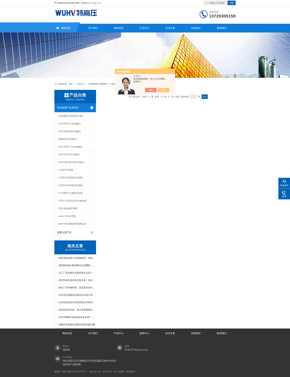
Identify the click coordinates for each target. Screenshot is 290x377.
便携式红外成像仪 (68, 139)
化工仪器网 (119, 371)
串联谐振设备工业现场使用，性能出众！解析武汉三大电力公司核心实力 (77, 258)
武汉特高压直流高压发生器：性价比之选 (77, 280)
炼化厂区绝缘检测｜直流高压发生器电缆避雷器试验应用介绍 (77, 287)
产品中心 (144, 28)
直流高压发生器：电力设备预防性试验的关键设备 (77, 309)
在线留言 (196, 28)
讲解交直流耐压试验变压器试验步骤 (77, 324)
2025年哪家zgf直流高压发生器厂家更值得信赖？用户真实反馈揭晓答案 (77, 317)
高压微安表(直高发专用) (71, 116)
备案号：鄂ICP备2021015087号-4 (70, 371)
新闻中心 (144, 333)
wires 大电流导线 (67, 216)
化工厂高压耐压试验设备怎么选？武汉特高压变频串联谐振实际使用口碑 (77, 272)
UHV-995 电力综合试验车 (71, 162)
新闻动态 (119, 28)
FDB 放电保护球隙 (68, 208)
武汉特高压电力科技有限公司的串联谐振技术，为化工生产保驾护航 (77, 302)
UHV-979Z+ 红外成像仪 (70, 146)
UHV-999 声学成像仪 (69, 154)
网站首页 (66, 28)
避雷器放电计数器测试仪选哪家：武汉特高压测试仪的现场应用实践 (77, 265)
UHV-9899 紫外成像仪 (70, 131)
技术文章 (170, 28)
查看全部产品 (64, 232)
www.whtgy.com (94, 3)
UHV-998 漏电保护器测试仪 (72, 223)
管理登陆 (131, 371)
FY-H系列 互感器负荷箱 (70, 193)
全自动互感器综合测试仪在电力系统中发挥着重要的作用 (77, 295)
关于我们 (93, 28)
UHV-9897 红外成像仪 (70, 123)
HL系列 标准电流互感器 (70, 185)
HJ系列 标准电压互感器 (70, 177)
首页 (71, 84)
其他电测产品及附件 (98, 84)
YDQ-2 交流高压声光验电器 (73, 200)
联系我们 (222, 28)
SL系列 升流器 (66, 170)
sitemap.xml (95, 371)
